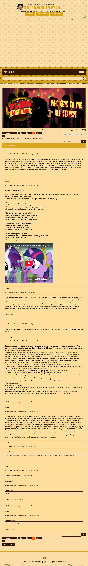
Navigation (9, 71)
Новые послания (47, 130)
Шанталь (20, 138)
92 (37, 185)
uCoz (64, 562)
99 (37, 485)
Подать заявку (42, 14)
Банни (7, 407)
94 (37, 324)
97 (37, 446)
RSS (66, 11)
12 (40, 133)
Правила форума (69, 130)
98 (37, 470)
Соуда (7, 181)
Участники (58, 130)
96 (37, 411)
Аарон (7, 150)
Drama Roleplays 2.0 (41, 7)
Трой (40, 138)
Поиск (78, 130)
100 (38, 515)
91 (37, 154)
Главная (30, 14)
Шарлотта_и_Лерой (30, 138)
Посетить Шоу (56, 14)
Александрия (9, 337)
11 (37, 133)
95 (37, 340)
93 (37, 292)
